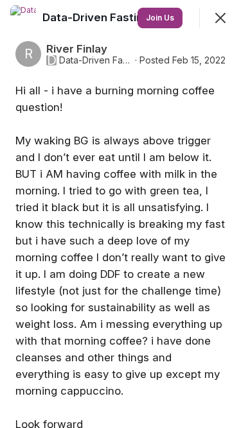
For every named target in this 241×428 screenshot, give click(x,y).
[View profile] (23, 18)
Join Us (160, 17)
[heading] (97, 17)
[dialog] (120, 214)
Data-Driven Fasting (95, 60)
